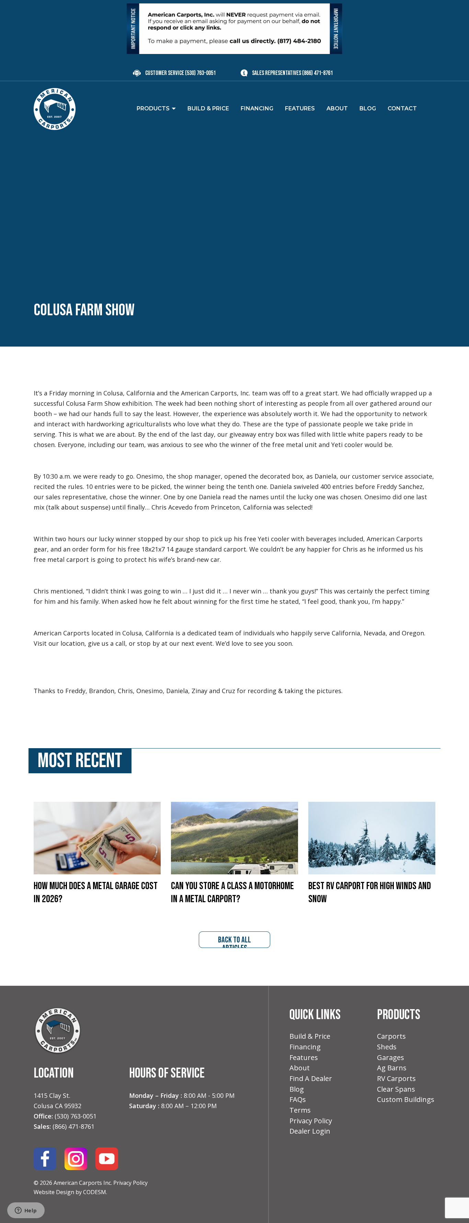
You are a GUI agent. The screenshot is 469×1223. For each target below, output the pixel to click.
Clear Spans (396, 1089)
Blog (296, 1089)
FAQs (297, 1099)
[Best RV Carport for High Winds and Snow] (371, 837)
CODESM (94, 1192)
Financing (305, 1046)
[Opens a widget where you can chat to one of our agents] (26, 1211)
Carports (391, 1036)
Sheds (387, 1046)
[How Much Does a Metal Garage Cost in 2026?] (97, 837)
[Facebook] (45, 1158)
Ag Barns (392, 1067)
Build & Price (309, 1036)
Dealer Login (309, 1131)
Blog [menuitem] (367, 108)
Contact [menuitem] (402, 108)
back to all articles (234, 941)
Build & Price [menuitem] (208, 108)
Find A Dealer (310, 1078)
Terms (300, 1110)
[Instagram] (76, 1158)
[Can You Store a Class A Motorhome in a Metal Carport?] (234, 837)
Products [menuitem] (153, 108)
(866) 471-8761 (317, 73)
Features (303, 1057)
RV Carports (396, 1078)
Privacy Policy (130, 1183)
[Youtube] (106, 1158)
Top (453, 1207)
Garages (390, 1057)
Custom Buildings (405, 1099)
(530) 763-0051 (200, 73)
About (299, 1067)
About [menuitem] (337, 108)
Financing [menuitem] (257, 108)
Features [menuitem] (300, 108)
